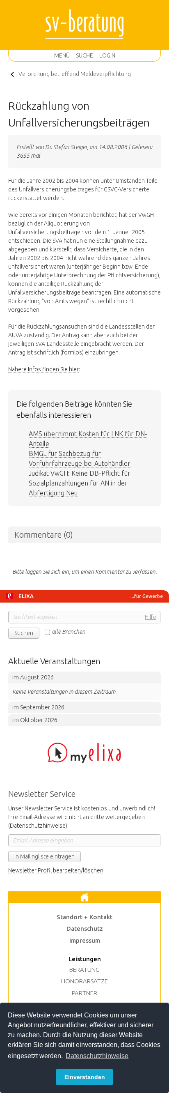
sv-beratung (84, 24)
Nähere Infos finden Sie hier (43, 369)
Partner (84, 992)
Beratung (84, 969)
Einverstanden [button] (84, 1077)
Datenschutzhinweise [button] (97, 1055)
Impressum (84, 940)
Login (107, 55)
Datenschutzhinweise (38, 825)
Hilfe (150, 617)
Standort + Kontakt (84, 917)
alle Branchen (68, 631)
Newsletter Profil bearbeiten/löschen (55, 870)
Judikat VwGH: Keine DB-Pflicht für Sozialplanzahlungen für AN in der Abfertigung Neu (79, 483)
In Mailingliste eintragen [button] (44, 856)
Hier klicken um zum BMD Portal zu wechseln (84, 753)
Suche (84, 55)
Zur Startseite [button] (84, 897)
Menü (62, 55)
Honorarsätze (84, 981)
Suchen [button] (23, 633)
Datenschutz (84, 928)
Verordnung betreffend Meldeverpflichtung (74, 74)
